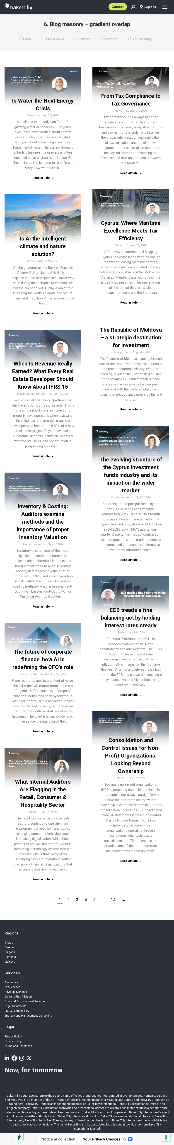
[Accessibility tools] (19, 1137)
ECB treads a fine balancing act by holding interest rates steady (130, 618)
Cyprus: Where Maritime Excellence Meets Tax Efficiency (130, 231)
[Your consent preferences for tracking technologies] (166, 1137)
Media (31, 261)
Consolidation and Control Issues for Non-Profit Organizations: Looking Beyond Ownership (131, 755)
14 (113, 899)
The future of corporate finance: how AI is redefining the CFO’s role (42, 659)
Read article (41, 177)
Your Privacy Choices (102, 1139)
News (30, 115)
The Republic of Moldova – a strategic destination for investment (131, 337)
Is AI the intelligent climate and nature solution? (43, 246)
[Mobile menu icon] (164, 6)
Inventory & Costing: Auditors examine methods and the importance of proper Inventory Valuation (43, 521)
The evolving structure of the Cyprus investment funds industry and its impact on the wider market (130, 475)
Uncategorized (119, 352)
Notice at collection (58, 1139)
